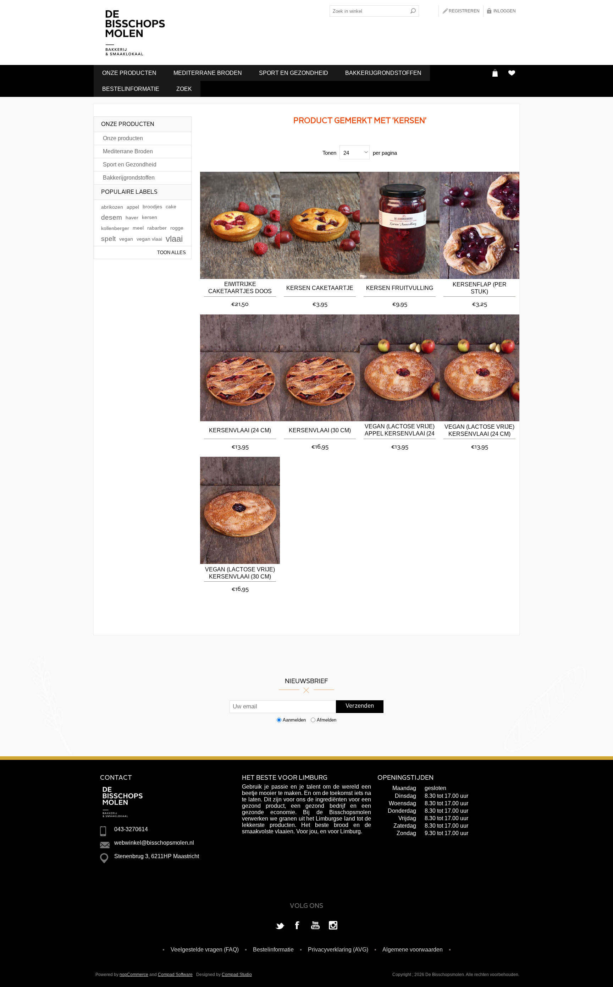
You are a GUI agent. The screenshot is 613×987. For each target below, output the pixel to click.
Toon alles (171, 252)
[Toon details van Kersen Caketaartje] (320, 225)
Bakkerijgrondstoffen (383, 73)
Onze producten (129, 73)
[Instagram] (333, 926)
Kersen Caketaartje (319, 288)
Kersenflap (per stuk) (480, 288)
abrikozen (112, 207)
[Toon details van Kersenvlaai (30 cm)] (320, 368)
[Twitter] (280, 926)
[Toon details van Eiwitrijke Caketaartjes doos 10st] (240, 225)
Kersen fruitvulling (399, 288)
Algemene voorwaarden (412, 950)
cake (171, 206)
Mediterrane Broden (207, 73)
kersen (149, 217)
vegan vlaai (149, 239)
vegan (126, 239)
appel (133, 207)
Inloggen (504, 11)
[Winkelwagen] (495, 73)
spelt (108, 238)
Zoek (184, 89)
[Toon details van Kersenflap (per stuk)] (479, 225)
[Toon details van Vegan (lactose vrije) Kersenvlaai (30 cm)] (240, 510)
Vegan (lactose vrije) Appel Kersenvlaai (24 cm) (400, 430)
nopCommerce (134, 974)
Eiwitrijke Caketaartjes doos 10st (240, 288)
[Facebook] (297, 926)
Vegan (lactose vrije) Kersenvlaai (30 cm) (240, 573)
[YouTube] (315, 926)
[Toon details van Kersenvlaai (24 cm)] (240, 368)
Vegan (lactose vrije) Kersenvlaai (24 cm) (479, 430)
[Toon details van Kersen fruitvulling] (400, 225)
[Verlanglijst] (511, 73)
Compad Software (175, 974)
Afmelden (326, 720)
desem (111, 217)
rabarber (157, 228)
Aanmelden (294, 720)
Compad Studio (237, 974)
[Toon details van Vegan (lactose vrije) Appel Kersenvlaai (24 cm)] (400, 368)
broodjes (152, 206)
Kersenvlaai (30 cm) (320, 430)
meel (138, 228)
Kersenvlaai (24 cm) (240, 430)
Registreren (464, 11)
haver (132, 217)
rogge (176, 228)
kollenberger (115, 228)
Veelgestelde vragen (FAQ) (205, 950)
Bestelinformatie (130, 89)
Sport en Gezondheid (293, 73)
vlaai (174, 238)
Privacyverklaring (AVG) (338, 950)
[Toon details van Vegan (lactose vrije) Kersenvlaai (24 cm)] (479, 368)
